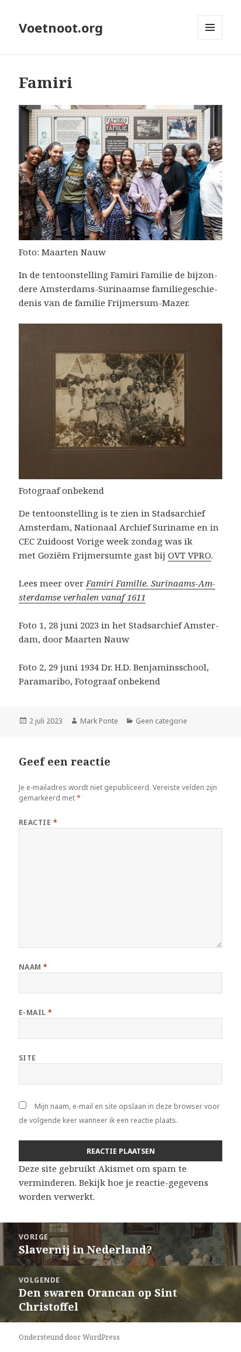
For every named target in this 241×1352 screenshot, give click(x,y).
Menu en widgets (210, 39)
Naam (33, 967)
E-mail (36, 1012)
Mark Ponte (99, 721)
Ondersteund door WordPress (69, 1337)
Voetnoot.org (61, 27)
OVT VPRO (189, 555)
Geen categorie (161, 721)
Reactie (38, 822)
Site (27, 1058)
